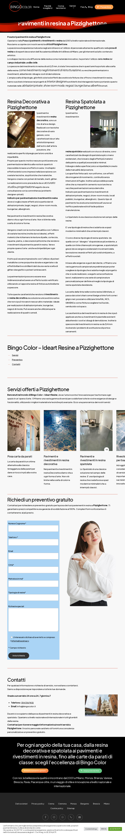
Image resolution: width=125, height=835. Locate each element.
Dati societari (21, 803)
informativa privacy (20, 641)
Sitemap (71, 808)
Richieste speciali (16, 606)
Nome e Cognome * (17, 523)
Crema (51, 803)
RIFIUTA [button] (103, 829)
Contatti (16, 364)
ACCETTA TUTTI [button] (115, 829)
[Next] (106, 449)
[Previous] (18, 449)
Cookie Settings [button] (91, 829)
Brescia (96, 803)
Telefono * (13, 537)
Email (10, 551)
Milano (107, 803)
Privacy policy (37, 803)
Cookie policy (56, 808)
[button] (35, 770)
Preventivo (17, 359)
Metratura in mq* (15, 578)
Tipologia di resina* (17, 592)
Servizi (15, 355)
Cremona (62, 803)
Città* (11, 565)
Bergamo (84, 803)
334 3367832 (27, 702)
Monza (73, 803)
